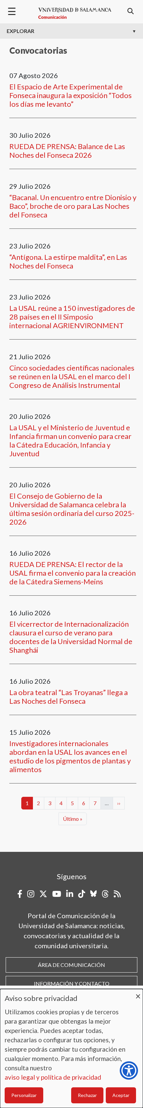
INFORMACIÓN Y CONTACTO (71, 983)
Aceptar (120, 1095)
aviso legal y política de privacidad (53, 1077)
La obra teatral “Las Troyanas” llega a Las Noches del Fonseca (68, 696)
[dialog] (71, 1048)
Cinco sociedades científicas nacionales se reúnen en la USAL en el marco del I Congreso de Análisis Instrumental (71, 376)
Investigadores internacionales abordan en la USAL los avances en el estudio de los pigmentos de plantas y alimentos (70, 756)
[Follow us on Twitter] (43, 894)
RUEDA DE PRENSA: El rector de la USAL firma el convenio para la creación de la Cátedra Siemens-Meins (72, 573)
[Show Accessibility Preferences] (129, 1070)
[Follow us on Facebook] (19, 894)
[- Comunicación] (74, 13)
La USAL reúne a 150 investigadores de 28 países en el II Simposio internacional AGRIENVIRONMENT (72, 317)
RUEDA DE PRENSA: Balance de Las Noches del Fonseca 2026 (67, 150)
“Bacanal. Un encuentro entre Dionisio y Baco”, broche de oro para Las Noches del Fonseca (72, 206)
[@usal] (105, 894)
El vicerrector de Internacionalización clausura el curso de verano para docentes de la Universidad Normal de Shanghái (70, 636)
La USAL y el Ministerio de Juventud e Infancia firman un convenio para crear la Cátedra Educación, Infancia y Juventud (70, 440)
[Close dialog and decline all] (138, 993)
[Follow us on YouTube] (56, 894)
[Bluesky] (93, 894)
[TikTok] (81, 894)
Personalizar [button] (24, 1095)
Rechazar (87, 1095)
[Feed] (117, 894)
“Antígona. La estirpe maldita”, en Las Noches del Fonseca (68, 261)
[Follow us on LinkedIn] (69, 894)
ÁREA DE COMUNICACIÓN (71, 965)
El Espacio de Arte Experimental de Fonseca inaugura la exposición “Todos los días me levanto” (70, 95)
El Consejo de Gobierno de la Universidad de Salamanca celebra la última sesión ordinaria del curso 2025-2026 (71, 508)
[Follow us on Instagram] (30, 894)
